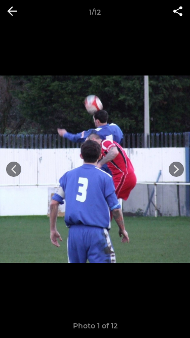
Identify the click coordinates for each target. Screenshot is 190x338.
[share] (178, 12)
